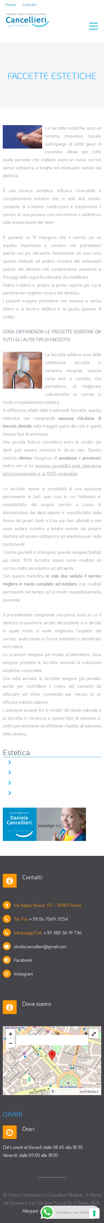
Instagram (23, 974)
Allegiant (30, 1211)
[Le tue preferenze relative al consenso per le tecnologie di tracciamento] (94, 1213)
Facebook (23, 960)
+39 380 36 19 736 (62, 933)
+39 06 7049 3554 (48, 919)
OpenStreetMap (67, 1091)
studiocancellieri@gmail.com (40, 946)
